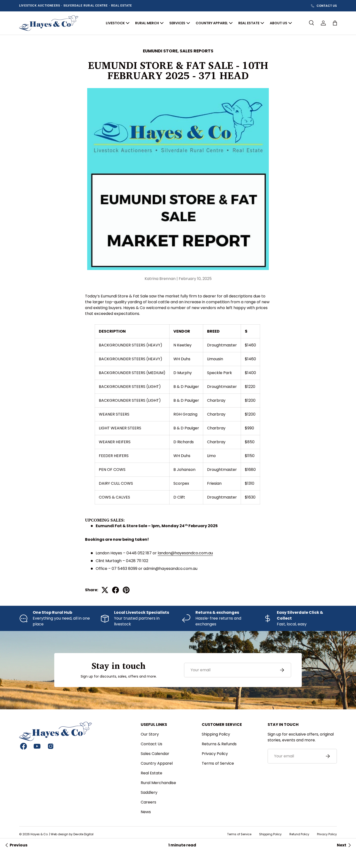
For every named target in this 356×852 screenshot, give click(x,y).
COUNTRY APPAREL (212, 23)
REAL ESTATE (248, 23)
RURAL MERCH (147, 23)
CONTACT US (327, 6)
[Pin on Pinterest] (126, 590)
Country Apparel (157, 763)
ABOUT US (278, 23)
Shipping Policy (216, 734)
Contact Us (151, 744)
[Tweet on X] (105, 590)
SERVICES (177, 23)
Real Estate (151, 773)
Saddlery (149, 792)
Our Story (150, 734)
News (146, 812)
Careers (148, 802)
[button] (335, 23)
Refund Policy (299, 834)
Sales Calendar (155, 753)
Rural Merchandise (158, 783)
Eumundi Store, (161, 51)
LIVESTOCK (115, 23)
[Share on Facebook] (115, 590)
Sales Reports (196, 51)
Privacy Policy (215, 753)
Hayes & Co (39, 834)
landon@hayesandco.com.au (185, 553)
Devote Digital (83, 834)
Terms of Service (218, 763)
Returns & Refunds (219, 744)
